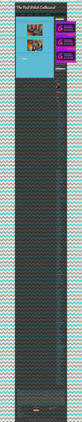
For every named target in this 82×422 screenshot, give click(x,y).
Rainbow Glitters (48, 14)
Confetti (44, 393)
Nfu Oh (51, 400)
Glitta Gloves (58, 219)
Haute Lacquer (58, 223)
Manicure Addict (58, 267)
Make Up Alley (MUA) (20, 413)
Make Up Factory (62, 398)
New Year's (45, 400)
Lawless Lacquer (58, 248)
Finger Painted (58, 213)
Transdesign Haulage (59, 149)
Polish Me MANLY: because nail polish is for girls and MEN (60, 322)
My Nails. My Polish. (58, 279)
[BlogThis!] (23, 58)
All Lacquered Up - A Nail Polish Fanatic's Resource (60, 179)
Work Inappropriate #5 (60, 115)
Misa (45, 399)
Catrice (43, 392)
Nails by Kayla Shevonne (59, 289)
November (58, 104)
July (58, 159)
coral (47, 393)
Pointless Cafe (58, 316)
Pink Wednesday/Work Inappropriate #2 (60, 124)
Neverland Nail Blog (59, 299)
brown (20, 392)
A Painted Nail (58, 171)
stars (35, 403)
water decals (53, 404)
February (58, 166)
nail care (21, 400)
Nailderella (57, 285)
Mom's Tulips (51, 399)
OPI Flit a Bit (59, 156)
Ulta (35, 404)
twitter (33, 404)
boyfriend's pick (62, 391)
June (58, 160)
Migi (39, 399)
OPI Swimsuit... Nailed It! (60, 131)
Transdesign (19, 416)
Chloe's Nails (58, 189)
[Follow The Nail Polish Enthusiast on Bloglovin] (59, 19)
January (58, 167)
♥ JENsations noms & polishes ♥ (60, 384)
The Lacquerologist (59, 362)
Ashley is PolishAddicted (59, 182)
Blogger (52, 419)
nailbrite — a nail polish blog (60, 283)
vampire (45, 404)
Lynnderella (43, 398)
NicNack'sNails (58, 302)
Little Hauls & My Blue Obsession (60, 143)
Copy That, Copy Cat (59, 196)
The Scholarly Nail (58, 375)
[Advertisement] (35, 67)
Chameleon (49, 392)
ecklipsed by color (58, 205)
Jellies (43, 14)
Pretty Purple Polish (59, 335)
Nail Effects (28, 400)
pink (61, 401)
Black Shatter (54, 391)
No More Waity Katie (58, 400)
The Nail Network (58, 363)
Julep (33, 397)
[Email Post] (21, 58)
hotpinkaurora (58, 231)
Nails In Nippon (58, 290)
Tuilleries (25, 404)
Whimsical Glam (58, 381)
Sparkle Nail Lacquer (27, 403)
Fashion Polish (58, 212)
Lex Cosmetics (28, 398)
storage (39, 403)
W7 (50, 404)
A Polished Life (58, 173)
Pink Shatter (58, 127)
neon (42, 400)
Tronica (22, 404)
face (42, 394)
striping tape (41, 403)
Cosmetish (57, 198)
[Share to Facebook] (25, 58)
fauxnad (47, 394)
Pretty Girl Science (59, 334)
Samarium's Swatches (59, 349)
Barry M (43, 391)
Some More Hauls (59, 128)
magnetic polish (58, 398)
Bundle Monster (23, 392)
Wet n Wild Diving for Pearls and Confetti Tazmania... (60, 154)
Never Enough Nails (59, 296)
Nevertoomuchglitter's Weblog (60, 300)
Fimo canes (51, 394)
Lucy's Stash (58, 260)
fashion (44, 394)
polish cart (57, 319)
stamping (33, 403)
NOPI (61, 400)
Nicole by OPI (54, 400)
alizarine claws (58, 177)
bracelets (18, 392)
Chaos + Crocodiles (53, 392)
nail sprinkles (33, 400)
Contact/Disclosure (30, 14)
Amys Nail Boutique (31, 391)
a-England (22, 391)
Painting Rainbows (58, 309)
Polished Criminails (58, 331)
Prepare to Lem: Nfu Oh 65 (60, 148)
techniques (58, 403)
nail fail (30, 400)
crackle (53, 393)
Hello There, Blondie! (59, 226)
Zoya (20, 405)
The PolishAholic (58, 370)
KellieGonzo (58, 237)
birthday (45, 391)
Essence (35, 394)
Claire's (29, 393)
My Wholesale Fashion (60, 399)
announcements (38, 391)
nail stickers (36, 400)
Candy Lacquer (35, 392)
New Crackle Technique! (61, 82)
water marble (56, 404)
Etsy (18, 412)
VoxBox (49, 404)
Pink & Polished (58, 313)
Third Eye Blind (63, 403)
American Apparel (25, 391)
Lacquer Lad (58, 240)
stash (36, 403)
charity (56, 392)
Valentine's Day (42, 404)
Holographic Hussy (58, 230)
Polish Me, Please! (58, 324)
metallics (38, 399)
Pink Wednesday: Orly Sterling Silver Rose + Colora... (61, 146)
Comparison (41, 393)
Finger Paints (54, 394)
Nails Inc (41, 400)
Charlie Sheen (58, 392)
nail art (18, 400)
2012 (57, 100)
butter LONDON (28, 392)
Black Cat (51, 391)
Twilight (31, 404)
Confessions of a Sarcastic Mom (60, 195)
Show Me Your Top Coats (59, 352)
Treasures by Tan (19, 404)
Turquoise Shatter (28, 404)
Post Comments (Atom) (22, 76)
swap (49, 403)
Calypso (32, 392)
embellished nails (58, 206)
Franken (64, 394)
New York (48, 400)
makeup (18, 399)
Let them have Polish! (59, 250)
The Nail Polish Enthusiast (35, 7)
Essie (37, 394)
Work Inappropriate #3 (60, 122)
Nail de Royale (24, 400)
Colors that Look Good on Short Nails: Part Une (60, 133)
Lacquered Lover (58, 244)
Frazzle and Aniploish (59, 216)
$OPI (17, 391)
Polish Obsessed (58, 325)
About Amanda (23, 14)
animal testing (35, 391)
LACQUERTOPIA (58, 247)
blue (57, 391)
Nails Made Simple (58, 292)
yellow (18, 405)
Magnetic (55, 398)
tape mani (54, 403)
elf (26, 394)
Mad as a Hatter (49, 398)
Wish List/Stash (37, 14)
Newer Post (18, 74)
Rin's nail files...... (58, 343)
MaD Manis (57, 264)
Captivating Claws (58, 185)
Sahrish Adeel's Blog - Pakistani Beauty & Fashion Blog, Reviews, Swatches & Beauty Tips (60, 347)
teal (55, 403)
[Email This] (22, 58)
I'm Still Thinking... (58, 234)
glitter (45, 395)
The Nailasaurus (58, 366)
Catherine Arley (40, 392)
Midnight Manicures (59, 271)
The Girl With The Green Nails (60, 360)
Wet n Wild (59, 404)
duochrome (18, 394)
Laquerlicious (18, 398)
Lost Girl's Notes (58, 258)
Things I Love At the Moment (60, 378)
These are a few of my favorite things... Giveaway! (61, 119)
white (63, 404)
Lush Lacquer (40, 398)
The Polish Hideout (58, 369)
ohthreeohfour (58, 306)
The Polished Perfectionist (59, 372)
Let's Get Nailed (58, 251)
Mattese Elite (23, 399)
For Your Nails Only (58, 215)
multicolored (55, 399)
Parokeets (57, 310)
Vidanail (47, 404)
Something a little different (21, 403)
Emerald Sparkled (58, 208)
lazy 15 (21, 398)
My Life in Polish (58, 276)
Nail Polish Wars (58, 282)
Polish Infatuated (58, 320)
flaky (57, 394)
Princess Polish (58, 339)
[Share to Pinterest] (26, 58)
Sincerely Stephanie (59, 353)
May (58, 162)
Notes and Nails (58, 303)
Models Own (48, 399)
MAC (46, 398)
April (58, 163)
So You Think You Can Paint (59, 356)
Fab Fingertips (58, 209)
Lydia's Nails (58, 261)
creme (60, 393)
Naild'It (38, 400)
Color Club (34, 393)
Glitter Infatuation (58, 222)
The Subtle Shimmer (59, 377)
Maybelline (26, 399)
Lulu (33, 398)
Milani (42, 399)
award (41, 391)
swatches (51, 403)
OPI (34, 401)
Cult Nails (63, 393)
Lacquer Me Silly (58, 241)
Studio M (44, 403)
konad (57, 397)
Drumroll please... (59, 141)
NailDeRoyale (20, 414)
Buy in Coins (19, 411)
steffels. (57, 359)
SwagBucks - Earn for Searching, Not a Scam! (24, 415)
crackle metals (56, 393)
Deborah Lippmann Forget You (61, 140)
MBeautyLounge (29, 399)
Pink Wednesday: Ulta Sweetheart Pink (60, 135)
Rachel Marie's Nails (59, 340)
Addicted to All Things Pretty (60, 174)
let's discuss (24, 398)
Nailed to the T (58, 286)
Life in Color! (58, 254)
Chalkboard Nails (58, 186)
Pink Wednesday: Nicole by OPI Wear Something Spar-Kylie (62, 93)
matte (20, 399)
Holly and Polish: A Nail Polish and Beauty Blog (60, 228)
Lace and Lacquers (58, 238)
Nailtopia (57, 293)
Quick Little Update (59, 108)
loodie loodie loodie (59, 257)
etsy (38, 394)
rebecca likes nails (58, 342)
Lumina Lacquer (36, 398)
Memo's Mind (33, 399)
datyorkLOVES (58, 202)
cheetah (61, 392)
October (58, 105)
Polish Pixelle (58, 328)
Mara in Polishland (58, 270)
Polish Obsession (58, 327)
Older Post (51, 74)
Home (18, 14)
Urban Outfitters (39, 404)
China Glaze (19, 393)
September (58, 107)
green (58, 395)
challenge (46, 392)
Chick (63, 392)
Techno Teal (60, 403)
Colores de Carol (58, 192)
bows (59, 391)
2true (19, 391)
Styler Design (46, 403)
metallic (35, 399)
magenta (52, 398)
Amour (28, 391)
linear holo (32, 398)
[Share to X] (24, 58)
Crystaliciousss (58, 199)
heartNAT (57, 225)
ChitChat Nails (58, 188)
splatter (31, 403)
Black (48, 391)
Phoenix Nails (58, 312)
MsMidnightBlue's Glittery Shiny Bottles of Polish (60, 275)
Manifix (57, 268)
